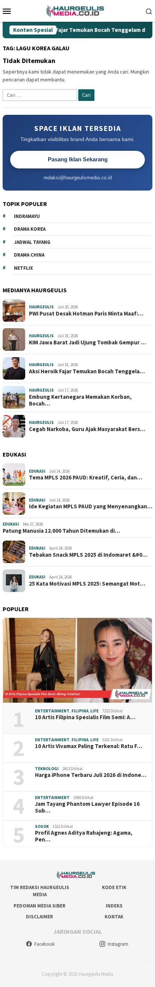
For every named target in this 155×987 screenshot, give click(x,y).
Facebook (44, 944)
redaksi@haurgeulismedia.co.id (78, 177)
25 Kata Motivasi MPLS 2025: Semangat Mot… (87, 583)
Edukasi (37, 471)
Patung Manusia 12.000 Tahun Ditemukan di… (61, 530)
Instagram (118, 944)
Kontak (114, 916)
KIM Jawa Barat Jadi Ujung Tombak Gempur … (87, 342)
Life (94, 711)
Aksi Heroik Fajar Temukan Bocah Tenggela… (87, 371)
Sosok (42, 826)
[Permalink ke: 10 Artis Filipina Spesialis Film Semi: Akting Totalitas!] (77, 660)
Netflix (23, 268)
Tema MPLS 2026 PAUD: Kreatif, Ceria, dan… (85, 477)
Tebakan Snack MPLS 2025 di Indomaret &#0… (88, 554)
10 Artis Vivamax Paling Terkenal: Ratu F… (88, 746)
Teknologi (47, 768)
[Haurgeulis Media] (77, 10)
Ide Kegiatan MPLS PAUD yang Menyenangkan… (90, 506)
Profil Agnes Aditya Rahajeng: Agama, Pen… (83, 836)
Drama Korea (30, 229)
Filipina (79, 711)
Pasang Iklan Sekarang (78, 159)
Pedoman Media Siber (39, 906)
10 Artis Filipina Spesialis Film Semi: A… (85, 717)
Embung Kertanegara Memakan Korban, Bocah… (80, 400)
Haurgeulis (41, 306)
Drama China (29, 255)
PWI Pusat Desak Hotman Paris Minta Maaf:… (86, 313)
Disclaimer (39, 916)
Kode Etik (114, 887)
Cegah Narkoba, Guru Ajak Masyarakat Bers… (87, 429)
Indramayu (27, 216)
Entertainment (52, 711)
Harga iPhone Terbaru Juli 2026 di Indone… (90, 775)
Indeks (114, 906)
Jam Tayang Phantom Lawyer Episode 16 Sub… (87, 807)
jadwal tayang (32, 242)
